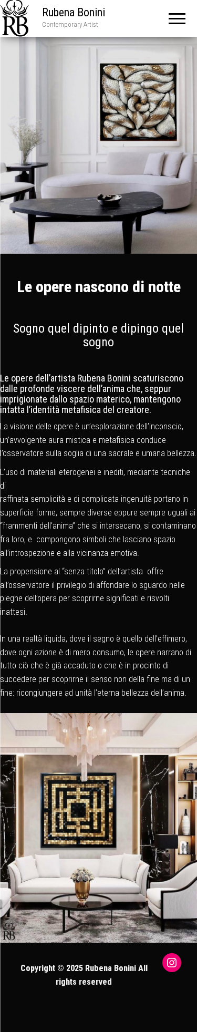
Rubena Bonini (73, 12)
